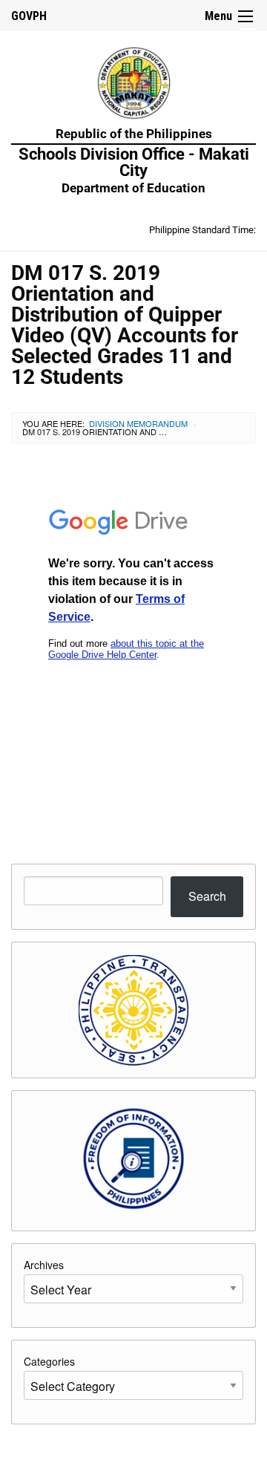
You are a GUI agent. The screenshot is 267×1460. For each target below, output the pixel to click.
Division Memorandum (138, 423)
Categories (49, 1361)
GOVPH (29, 16)
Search (207, 896)
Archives (44, 1264)
